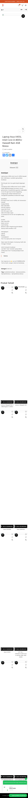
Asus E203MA (7, 529)
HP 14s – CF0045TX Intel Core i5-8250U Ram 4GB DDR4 (21, 654)
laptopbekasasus (5, 274)
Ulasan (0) (14, 167)
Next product (26, 9)
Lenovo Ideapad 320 (21, 405)
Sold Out (9, 269)
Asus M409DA (21, 529)
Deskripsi (14, 163)
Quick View (12, 292)
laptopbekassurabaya (17, 274)
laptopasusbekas (20, 272)
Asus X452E (7, 652)
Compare (6, 152)
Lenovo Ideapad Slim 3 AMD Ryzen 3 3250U (7, 405)
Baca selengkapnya (8, 402)
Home (6, 256)
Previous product (22, 9)
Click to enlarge (23, 128)
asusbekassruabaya (9, 272)
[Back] (2, 9)
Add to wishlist (8, 149)
